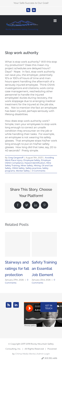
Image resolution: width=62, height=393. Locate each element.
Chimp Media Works (25, 353)
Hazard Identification (34, 163)
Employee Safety (31, 160)
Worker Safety (23, 170)
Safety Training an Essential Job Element (44, 268)
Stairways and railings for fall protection (17, 268)
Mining (37, 165)
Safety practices (33, 168)
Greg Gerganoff (15, 157)
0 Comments (38, 170)
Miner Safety (27, 165)
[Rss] (8, 305)
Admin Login (43, 353)
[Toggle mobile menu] (55, 20)
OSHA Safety (18, 168)
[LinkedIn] (16, 305)
